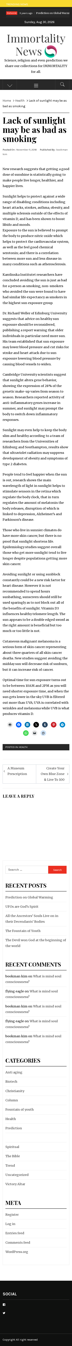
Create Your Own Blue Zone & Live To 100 (52, 774)
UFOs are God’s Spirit (21, 907)
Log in (10, 1224)
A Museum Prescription (17, 771)
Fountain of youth (19, 1109)
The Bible (12, 1156)
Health (23, 747)
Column (11, 1100)
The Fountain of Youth (23, 931)
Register (12, 1215)
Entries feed (14, 1233)
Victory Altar (15, 1184)
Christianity (14, 1091)
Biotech (11, 1082)
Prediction (13, 1128)
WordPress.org (16, 1252)
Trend (10, 1166)
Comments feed (17, 1243)
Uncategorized (17, 1175)
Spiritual (12, 1147)
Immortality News (36, 44)
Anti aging (13, 1072)
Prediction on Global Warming (42, 13)
